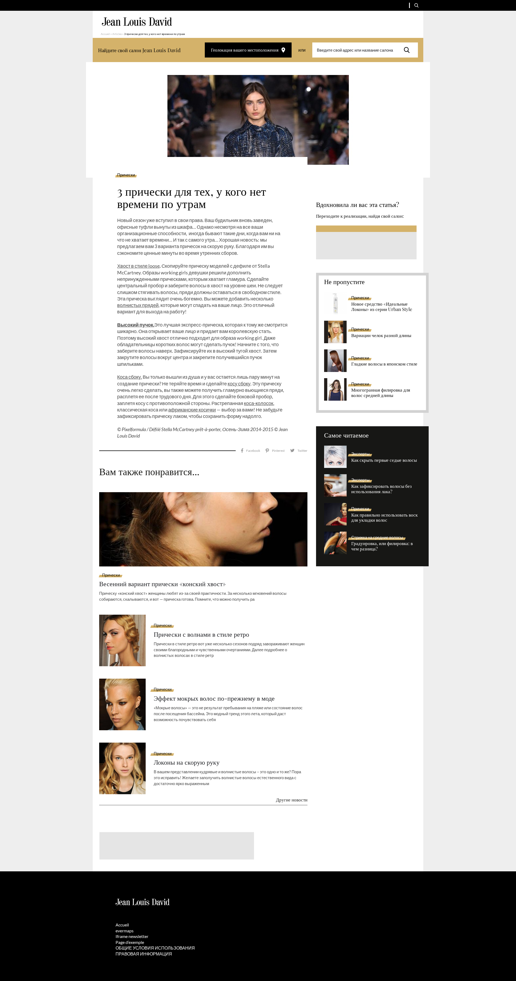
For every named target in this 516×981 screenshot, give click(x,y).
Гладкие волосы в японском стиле (384, 364)
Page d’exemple (130, 942)
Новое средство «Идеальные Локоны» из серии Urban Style (381, 306)
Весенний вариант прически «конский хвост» (162, 584)
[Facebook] (250, 450)
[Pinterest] (275, 450)
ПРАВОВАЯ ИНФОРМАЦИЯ (144, 953)
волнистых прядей (138, 305)
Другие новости (291, 800)
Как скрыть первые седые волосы (384, 460)
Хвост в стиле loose (138, 266)
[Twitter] (298, 450)
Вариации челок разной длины (381, 335)
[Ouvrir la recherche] (416, 5)
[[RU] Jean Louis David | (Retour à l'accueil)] (137, 21)
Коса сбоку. (129, 377)
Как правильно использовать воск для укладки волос (384, 517)
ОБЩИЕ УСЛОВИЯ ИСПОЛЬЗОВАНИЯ (155, 947)
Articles (117, 33)
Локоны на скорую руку (187, 762)
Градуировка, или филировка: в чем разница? (382, 546)
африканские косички (192, 410)
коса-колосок (258, 403)
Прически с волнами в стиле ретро (201, 634)
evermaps (125, 930)
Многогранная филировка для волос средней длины (380, 392)
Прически (126, 175)
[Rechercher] (408, 50)
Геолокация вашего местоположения (244, 50)
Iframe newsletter (132, 936)
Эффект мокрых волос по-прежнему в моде (214, 698)
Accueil (105, 33)
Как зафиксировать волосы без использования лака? (381, 489)
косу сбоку (239, 383)
